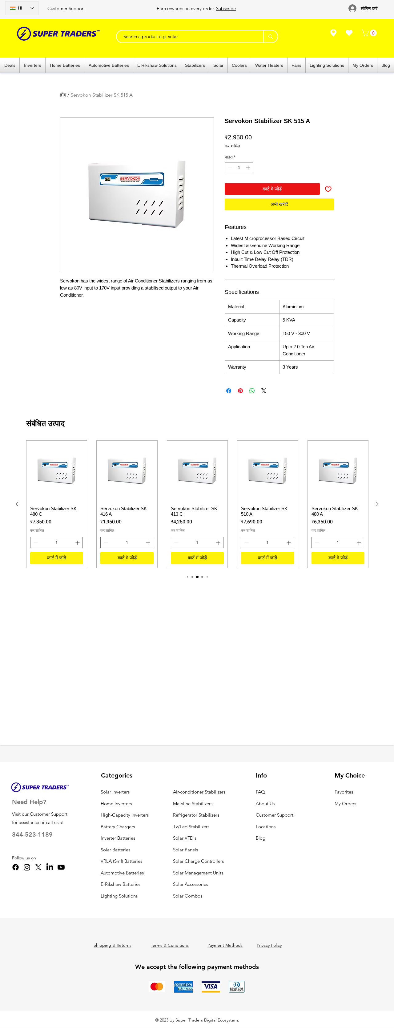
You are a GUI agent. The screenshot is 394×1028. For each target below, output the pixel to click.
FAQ (260, 792)
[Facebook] (15, 867)
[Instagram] (27, 867)
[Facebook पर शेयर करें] (228, 390)
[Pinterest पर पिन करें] (240, 390)
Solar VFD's (184, 838)
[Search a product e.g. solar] (270, 36)
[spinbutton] (239, 167)
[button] (370, 33)
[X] (38, 867)
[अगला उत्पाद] (377, 504)
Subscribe (226, 8)
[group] (197, 504)
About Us (265, 803)
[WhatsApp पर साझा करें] (252, 390)
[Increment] (248, 167)
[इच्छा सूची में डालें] (328, 189)
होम (63, 95)
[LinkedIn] (50, 867)
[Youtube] (61, 867)
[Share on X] (263, 390)
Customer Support (66, 8)
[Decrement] (229, 167)
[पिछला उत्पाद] (17, 504)
